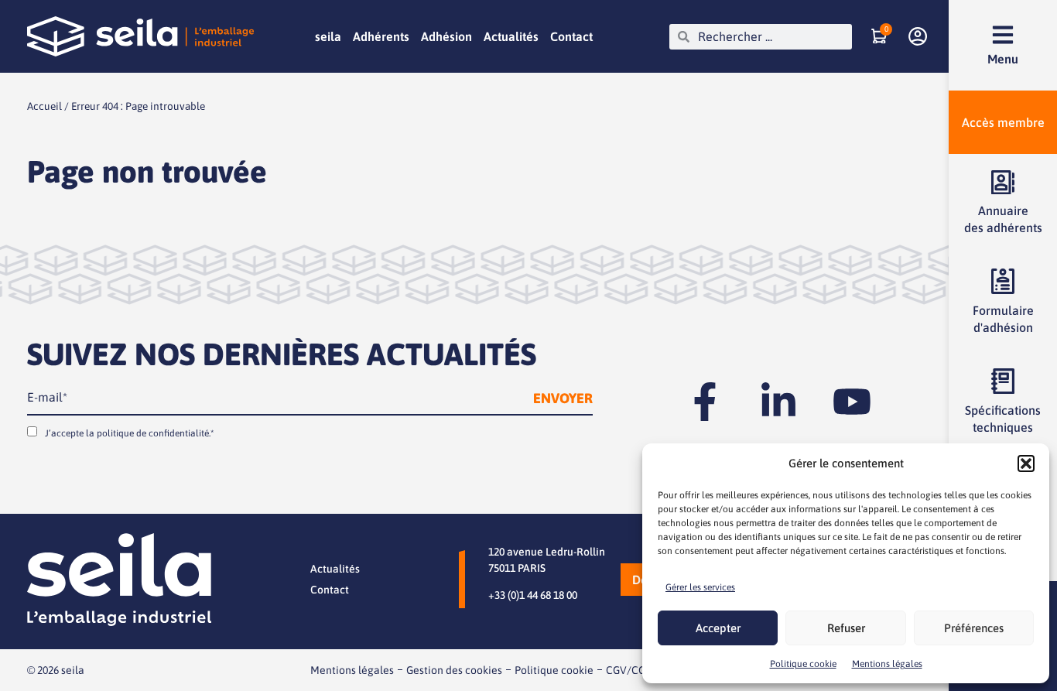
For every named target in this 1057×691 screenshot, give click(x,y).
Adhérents (381, 36)
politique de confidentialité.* (155, 433)
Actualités (511, 36)
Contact (571, 36)
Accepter (718, 628)
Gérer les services (700, 587)
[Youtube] (852, 401)
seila (328, 36)
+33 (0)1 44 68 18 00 (532, 595)
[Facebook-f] (705, 401)
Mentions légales (887, 664)
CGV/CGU (629, 670)
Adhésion (446, 36)
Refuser (846, 628)
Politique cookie (803, 664)
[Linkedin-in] (778, 401)
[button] (1026, 463)
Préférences (974, 628)
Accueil (44, 106)
